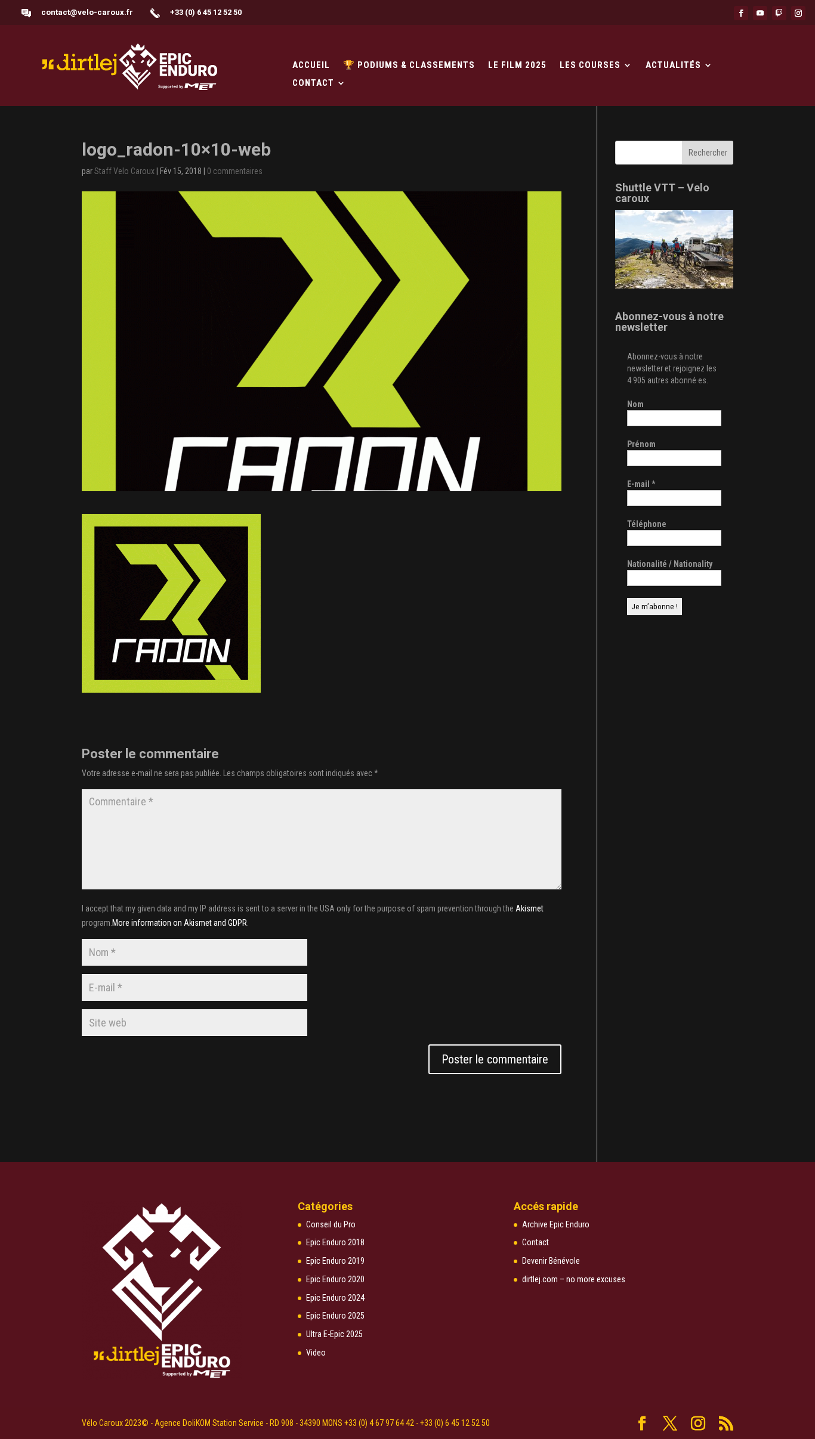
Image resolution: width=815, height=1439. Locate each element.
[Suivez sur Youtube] (760, 13)
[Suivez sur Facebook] (741, 13)
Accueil (311, 65)
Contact (313, 83)
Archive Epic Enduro (555, 1224)
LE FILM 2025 (517, 65)
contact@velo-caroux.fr (87, 12)
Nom (635, 404)
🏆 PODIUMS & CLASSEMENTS (409, 65)
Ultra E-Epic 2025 (334, 1334)
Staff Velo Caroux (124, 171)
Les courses (590, 65)
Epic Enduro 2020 (335, 1279)
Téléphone (646, 524)
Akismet (529, 908)
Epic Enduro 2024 (335, 1297)
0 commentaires (235, 171)
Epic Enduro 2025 (335, 1315)
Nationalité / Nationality (669, 564)
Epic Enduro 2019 (335, 1261)
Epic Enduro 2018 (335, 1242)
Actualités (673, 65)
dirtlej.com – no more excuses (573, 1279)
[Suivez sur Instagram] (798, 13)
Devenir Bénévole (551, 1261)
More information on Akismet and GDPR (179, 923)
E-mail (641, 484)
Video (316, 1352)
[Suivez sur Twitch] (779, 13)
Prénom (641, 444)
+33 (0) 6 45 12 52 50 (206, 12)
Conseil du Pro (331, 1224)
